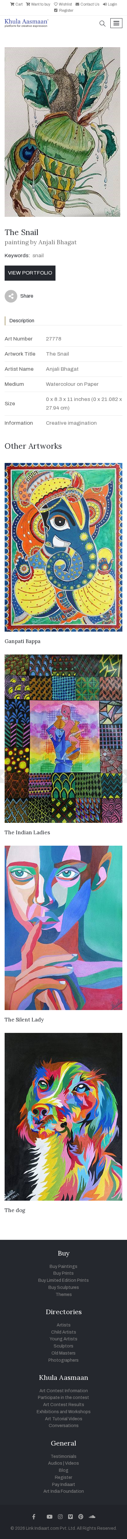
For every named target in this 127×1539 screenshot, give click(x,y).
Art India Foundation (63, 1491)
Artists (64, 1325)
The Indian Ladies (27, 832)
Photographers (63, 1360)
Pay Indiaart (63, 1484)
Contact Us (89, 4)
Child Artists (63, 1332)
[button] (103, 24)
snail (38, 255)
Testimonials (63, 1456)
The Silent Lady (24, 1019)
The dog (15, 1210)
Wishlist (65, 4)
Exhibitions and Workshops (64, 1411)
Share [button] (22, 297)
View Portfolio (30, 273)
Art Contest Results (63, 1404)
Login (112, 4)
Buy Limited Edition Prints (63, 1280)
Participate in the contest (63, 1397)
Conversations (64, 1425)
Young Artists (63, 1339)
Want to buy (40, 4)
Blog (63, 1470)
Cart (18, 4)
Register (65, 10)
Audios (55, 1463)
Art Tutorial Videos (63, 1419)
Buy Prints (63, 1273)
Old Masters (63, 1353)
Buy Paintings (63, 1266)
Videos (72, 1463)
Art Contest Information (63, 1390)
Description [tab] (21, 320)
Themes (63, 1294)
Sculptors (63, 1346)
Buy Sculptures (63, 1287)
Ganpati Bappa (22, 641)
